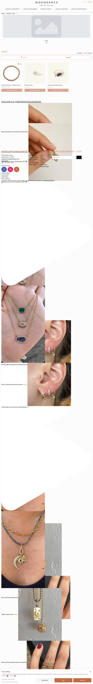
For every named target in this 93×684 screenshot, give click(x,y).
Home (3, 13)
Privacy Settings (5, 173)
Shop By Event (46, 9)
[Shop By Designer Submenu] (38, 9)
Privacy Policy (5, 175)
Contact (42, 162)
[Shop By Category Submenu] (20, 9)
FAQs (41, 161)
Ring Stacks (33, 164)
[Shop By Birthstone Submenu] (87, 9)
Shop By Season (61, 9)
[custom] (16, 169)
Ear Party (32, 161)
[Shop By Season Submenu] (68, 9)
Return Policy (43, 164)
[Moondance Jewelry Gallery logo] (46, 3)
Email (54, 154)
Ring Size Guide (44, 166)
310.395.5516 (4, 161)
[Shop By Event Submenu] (52, 9)
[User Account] (88, 2)
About (41, 155)
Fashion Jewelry (34, 157)
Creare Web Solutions (48, 180)
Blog (41, 157)
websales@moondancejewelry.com (10, 159)
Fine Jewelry (33, 155)
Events (42, 159)
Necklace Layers (34, 162)
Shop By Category (12, 9)
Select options (12, 90)
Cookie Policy (4, 176)
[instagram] (10, 169)
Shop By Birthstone (78, 9)
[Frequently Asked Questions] (86, 2)
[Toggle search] (83, 2)
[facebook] (4, 169)
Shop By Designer (30, 9)
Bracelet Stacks (34, 159)
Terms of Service (5, 178)
